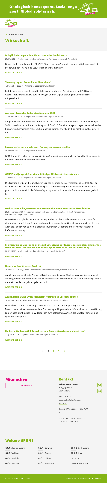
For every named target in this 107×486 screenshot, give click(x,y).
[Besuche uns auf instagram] (99, 391)
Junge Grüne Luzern (79, 463)
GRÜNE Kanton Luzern (15, 448)
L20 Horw (75, 458)
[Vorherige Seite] (42, 351)
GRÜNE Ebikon (44, 458)
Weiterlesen (12, 73)
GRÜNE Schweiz (45, 448)
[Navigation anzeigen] (101, 22)
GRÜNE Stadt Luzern (80, 448)
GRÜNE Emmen (12, 463)
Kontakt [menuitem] (98, 478)
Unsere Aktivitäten (16, 34)
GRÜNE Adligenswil (46, 463)
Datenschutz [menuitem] (70, 478)
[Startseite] (88, 9)
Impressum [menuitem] (85, 478)
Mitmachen (26, 385)
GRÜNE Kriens (77, 453)
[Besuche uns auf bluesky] (99, 385)
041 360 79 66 (65, 396)
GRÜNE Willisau (12, 453)
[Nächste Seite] (65, 351)
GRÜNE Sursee (44, 453)
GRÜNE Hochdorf (12, 458)
